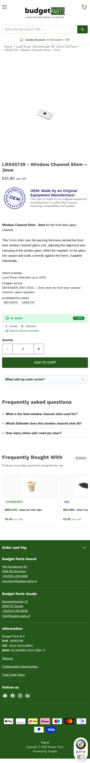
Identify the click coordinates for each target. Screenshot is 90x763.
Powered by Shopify (45, 751)
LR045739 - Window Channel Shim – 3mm (32, 50)
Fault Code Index (13, 674)
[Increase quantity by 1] (39, 349)
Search (45, 742)
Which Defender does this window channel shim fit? (44, 423)
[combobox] (39, 29)
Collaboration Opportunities (20, 666)
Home (8, 46)
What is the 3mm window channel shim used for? (41, 414)
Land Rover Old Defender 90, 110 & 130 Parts (46, 46)
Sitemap (7, 658)
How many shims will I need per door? (34, 433)
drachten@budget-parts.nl (19, 581)
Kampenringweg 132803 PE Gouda (15, 604)
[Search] (82, 29)
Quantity (7, 340)
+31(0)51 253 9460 (15, 576)
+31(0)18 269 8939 (15, 611)
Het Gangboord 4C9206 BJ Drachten (14, 569)
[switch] (81, 757)
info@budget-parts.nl (16, 616)
